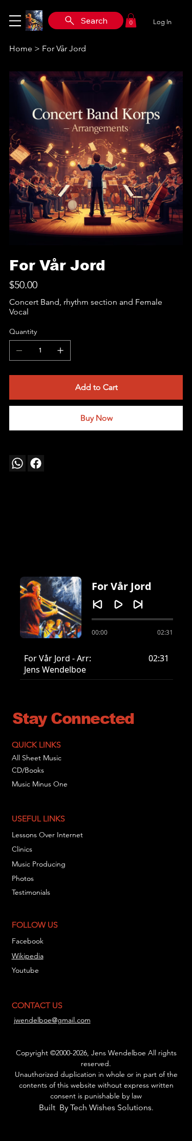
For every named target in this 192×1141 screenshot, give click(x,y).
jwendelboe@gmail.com (52, 1020)
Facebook (28, 941)
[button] (131, 20)
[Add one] (60, 350)
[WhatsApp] (17, 463)
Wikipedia (28, 955)
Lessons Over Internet (47, 834)
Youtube (25, 970)
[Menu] (15, 20)
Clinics (22, 849)
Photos (23, 878)
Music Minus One (40, 784)
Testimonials (31, 892)
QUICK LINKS (36, 745)
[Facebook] (36, 463)
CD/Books (28, 770)
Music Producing (39, 864)
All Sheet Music (36, 757)
